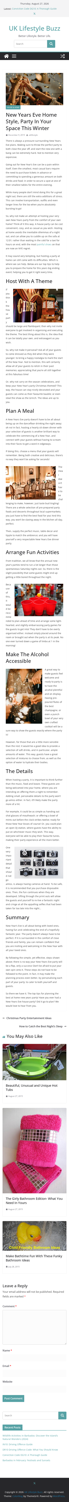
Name (7, 1350)
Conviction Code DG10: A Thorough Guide (34, 8)
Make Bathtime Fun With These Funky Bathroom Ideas (34, 1258)
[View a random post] (62, 56)
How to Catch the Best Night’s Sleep (41, 1026)
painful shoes (44, 244)
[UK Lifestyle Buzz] (6, 56)
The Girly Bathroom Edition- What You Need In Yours (34, 1200)
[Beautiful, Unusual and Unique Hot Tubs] (34, 1046)
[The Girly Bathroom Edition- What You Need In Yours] (34, 1110)
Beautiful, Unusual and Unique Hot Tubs (32, 1087)
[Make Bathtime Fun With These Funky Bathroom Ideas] (34, 1223)
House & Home (13, 107)
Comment (10, 1306)
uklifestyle (33, 135)
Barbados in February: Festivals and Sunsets (26, 1460)
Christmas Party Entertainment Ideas (29, 1018)
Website (7, 1381)
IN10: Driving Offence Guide (18, 1444)
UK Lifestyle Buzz (34, 28)
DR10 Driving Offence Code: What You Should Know (30, 1449)
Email (7, 1366)
